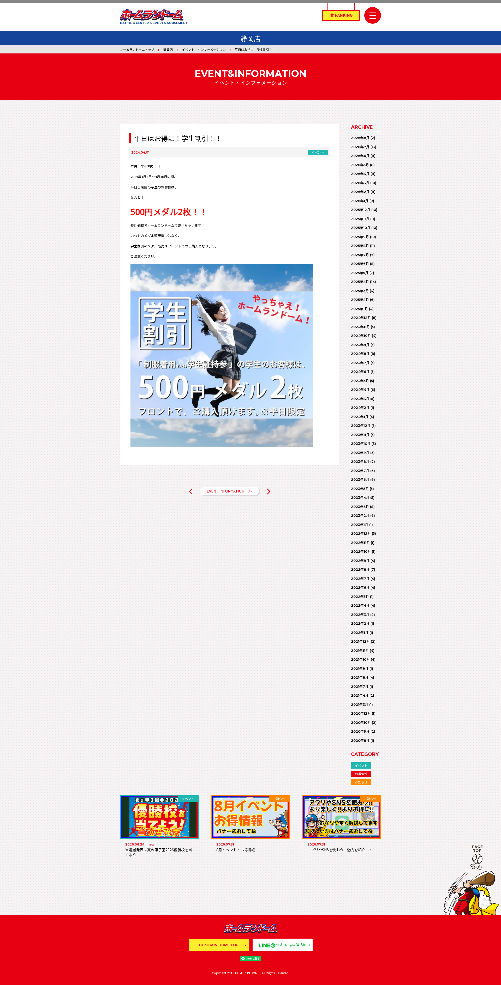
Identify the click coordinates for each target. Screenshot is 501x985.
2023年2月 (360, 515)
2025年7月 (360, 255)
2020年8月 (360, 740)
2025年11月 (360, 219)
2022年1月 (359, 632)
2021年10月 (360, 659)
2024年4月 (360, 389)
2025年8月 (360, 246)
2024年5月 (360, 381)
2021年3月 (359, 704)
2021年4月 (359, 695)
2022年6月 (360, 587)
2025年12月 (360, 210)
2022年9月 (360, 560)
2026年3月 (360, 183)
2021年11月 (360, 650)
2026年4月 (360, 174)
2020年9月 (360, 731)
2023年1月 (359, 524)
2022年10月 (361, 551)
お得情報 (361, 773)
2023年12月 (361, 425)
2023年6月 (360, 479)
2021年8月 (359, 677)
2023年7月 (360, 471)
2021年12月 (360, 641)
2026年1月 (359, 201)
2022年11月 (360, 542)
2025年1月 (359, 309)
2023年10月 (361, 443)
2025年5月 (359, 273)
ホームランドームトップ (137, 49)
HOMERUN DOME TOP (218, 945)
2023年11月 (360, 435)
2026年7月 (360, 147)
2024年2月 (360, 407)
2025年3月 (360, 291)
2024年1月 (359, 417)
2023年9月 (360, 453)
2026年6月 (360, 156)
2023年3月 (360, 506)
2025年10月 (360, 228)
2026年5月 (360, 165)
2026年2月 (360, 192)
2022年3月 (360, 614)
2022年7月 (360, 578)
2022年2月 (360, 623)
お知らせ (361, 782)
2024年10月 (361, 335)
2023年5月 (360, 489)
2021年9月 (359, 668)
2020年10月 (361, 722)
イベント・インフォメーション (204, 49)
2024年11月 (360, 327)
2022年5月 (360, 596)
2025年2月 (360, 299)
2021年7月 (359, 686)
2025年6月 (360, 264)
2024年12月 (361, 317)
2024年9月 (360, 345)
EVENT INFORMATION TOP (230, 491)
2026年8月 (360, 138)
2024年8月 (360, 353)
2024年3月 (360, 399)
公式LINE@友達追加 (291, 944)
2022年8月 (360, 569)
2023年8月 (360, 461)
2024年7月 (360, 363)
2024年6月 (360, 371)
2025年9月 (360, 237)
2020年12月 (361, 713)
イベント (361, 765)
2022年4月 (360, 605)
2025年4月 (360, 281)
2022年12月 (361, 533)
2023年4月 (360, 497)
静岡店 (168, 49)
